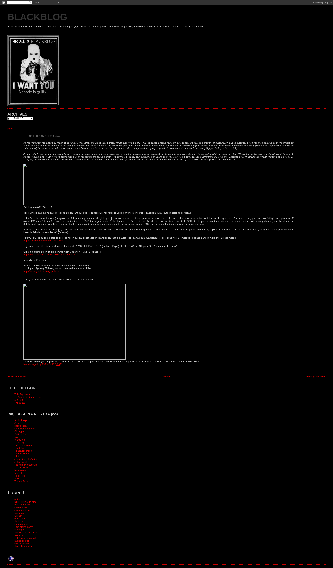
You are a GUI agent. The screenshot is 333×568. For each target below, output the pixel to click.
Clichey (18, 515)
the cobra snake (23, 546)
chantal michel (22, 510)
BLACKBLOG (37, 17)
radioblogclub (21, 540)
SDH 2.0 (19, 399)
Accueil (166, 376)
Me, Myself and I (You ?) (27, 532)
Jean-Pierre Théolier (25, 459)
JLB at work (20, 461)
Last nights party (23, 526)
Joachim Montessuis (25, 464)
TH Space (19, 402)
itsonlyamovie (21, 524)
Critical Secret (22, 434)
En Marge (19, 442)
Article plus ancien (316, 376)
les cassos (20, 470)
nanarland (19, 535)
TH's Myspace (22, 394)
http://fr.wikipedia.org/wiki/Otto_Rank (43, 240)
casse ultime (21, 507)
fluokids (18, 521)
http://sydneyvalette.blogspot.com (41, 271)
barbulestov (20, 425)
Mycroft (18, 473)
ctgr (16, 436)
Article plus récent (17, 376)
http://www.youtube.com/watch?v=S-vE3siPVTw (49, 254)
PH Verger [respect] (25, 538)
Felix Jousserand (23, 445)
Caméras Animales (24, 428)
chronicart (19, 513)
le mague (19, 529)
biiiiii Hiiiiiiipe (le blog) (25, 501)
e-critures (19, 439)
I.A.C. (17, 456)
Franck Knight (22, 453)
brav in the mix (22, 504)
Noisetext (19, 475)
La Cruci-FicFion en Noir (27, 397)
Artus (17, 423)
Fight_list (19, 448)
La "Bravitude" (22, 467)
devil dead (20, 518)
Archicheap (20, 420)
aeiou (17, 499)
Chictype (19, 431)
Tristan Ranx (21, 481)
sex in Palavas (22, 543)
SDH (16, 478)
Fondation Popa (23, 450)
